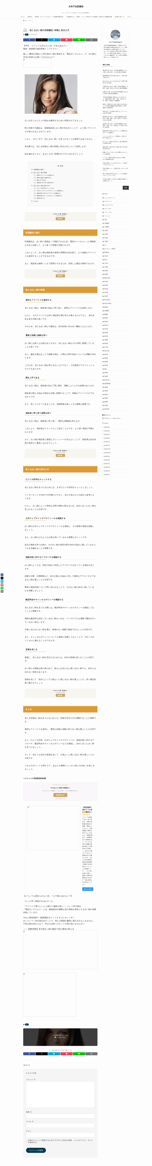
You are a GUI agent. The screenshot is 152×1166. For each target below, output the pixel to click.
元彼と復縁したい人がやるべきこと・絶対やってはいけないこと (115, 163)
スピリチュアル (108, 205)
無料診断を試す (60, 795)
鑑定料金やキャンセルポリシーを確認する (49, 195)
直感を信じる (41, 198)
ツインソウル (108, 212)
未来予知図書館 (76, 6)
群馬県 (106, 372)
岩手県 (106, 292)
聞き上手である (41, 180)
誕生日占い (107, 380)
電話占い (106, 394)
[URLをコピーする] (91, 39)
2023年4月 (107, 474)
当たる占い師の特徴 (40, 172)
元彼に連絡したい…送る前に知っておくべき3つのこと (115, 169)
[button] (29, 39)
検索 (125, 187)
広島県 (106, 296)
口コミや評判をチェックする (45, 188)
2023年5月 (107, 471)
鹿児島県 (106, 409)
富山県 (106, 281)
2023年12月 (107, 449)
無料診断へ (60, 218)
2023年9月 (107, 456)
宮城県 (106, 270)
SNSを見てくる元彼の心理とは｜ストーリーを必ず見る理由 (115, 112)
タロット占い (108, 208)
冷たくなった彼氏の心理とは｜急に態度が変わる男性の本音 (115, 142)
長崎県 (106, 387)
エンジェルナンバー (109, 197)
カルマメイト (108, 201)
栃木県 (106, 336)
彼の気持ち (107, 299)
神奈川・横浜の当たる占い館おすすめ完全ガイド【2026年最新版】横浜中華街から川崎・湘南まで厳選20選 (115, 106)
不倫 (105, 219)
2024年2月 (107, 445)
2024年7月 (107, 441)
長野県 (106, 391)
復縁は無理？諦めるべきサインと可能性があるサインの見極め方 (115, 131)
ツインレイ (107, 216)
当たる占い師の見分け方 (41, 186)
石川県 (106, 347)
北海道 (106, 237)
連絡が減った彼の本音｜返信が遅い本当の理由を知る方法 (115, 147)
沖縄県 (106, 340)
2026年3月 (107, 431)
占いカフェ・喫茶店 (109, 248)
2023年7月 (107, 463)
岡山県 (106, 289)
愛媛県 (106, 314)
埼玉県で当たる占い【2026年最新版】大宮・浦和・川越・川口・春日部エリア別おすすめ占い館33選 (115, 125)
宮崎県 (106, 274)
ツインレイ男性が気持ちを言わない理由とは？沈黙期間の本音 (114, 158)
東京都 (106, 332)
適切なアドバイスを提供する (45, 175)
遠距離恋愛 (107, 383)
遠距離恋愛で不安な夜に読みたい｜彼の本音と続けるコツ (115, 76)
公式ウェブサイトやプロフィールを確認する (50, 190)
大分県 (106, 263)
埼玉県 (106, 256)
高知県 (106, 405)
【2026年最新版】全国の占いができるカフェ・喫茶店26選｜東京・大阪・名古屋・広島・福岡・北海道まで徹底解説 (114, 98)
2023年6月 (107, 467)
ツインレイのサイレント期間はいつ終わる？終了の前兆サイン (115, 137)
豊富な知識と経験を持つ (44, 177)
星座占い (106, 325)
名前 (29, 1112)
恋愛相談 (106, 310)
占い (27, 34)
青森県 (106, 398)
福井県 (106, 354)
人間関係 (106, 227)
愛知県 (106, 318)
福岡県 (106, 358)
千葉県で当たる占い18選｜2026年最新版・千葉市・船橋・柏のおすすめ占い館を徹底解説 (115, 87)
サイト (28, 1131)
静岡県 (106, 401)
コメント (30, 1079)
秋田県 (106, 365)
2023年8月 (107, 460)
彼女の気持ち (108, 303)
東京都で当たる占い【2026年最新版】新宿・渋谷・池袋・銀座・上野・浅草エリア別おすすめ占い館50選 (115, 118)
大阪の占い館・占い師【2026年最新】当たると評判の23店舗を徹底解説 (115, 92)
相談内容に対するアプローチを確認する (49, 193)
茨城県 (106, 376)
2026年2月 (107, 434)
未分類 (106, 329)
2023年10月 (107, 452)
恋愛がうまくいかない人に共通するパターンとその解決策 (115, 153)
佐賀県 (106, 230)
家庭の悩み (107, 278)
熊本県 (106, 343)
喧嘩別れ (106, 252)
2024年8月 (107, 438)
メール (30, 1121)
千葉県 (106, 241)
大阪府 (106, 267)
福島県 (106, 361)
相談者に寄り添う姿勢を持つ (45, 182)
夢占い (106, 259)
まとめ (35, 201)
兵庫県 (106, 234)
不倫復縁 (106, 223)
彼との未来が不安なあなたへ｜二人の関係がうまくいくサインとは (115, 174)
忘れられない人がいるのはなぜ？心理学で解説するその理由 (115, 82)
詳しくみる (87, 889)
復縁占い (106, 307)
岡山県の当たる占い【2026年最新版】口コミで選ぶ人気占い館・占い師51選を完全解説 (115, 71)
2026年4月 (107, 427)
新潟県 (106, 321)
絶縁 (105, 369)
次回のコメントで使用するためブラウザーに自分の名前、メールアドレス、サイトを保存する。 (60, 1141)
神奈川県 (106, 350)
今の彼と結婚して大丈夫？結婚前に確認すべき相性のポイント (115, 180)
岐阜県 (106, 285)
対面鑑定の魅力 (38, 169)
